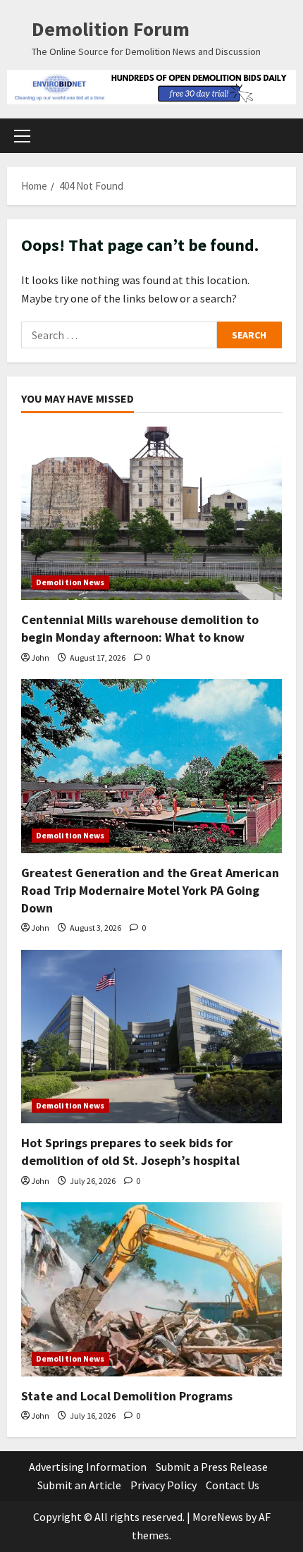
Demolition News (70, 582)
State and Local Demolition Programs (127, 1396)
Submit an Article (79, 1485)
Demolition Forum (111, 29)
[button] (22, 136)
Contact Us (232, 1485)
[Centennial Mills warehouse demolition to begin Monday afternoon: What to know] (151, 514)
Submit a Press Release (212, 1467)
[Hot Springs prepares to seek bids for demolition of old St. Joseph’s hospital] (151, 1037)
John (40, 657)
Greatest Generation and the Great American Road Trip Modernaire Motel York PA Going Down (150, 890)
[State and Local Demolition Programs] (151, 1289)
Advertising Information (88, 1467)
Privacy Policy (163, 1485)
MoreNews (217, 1517)
